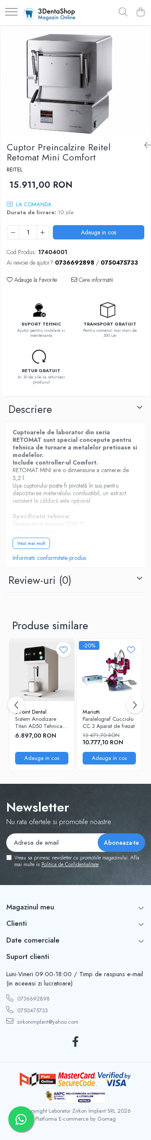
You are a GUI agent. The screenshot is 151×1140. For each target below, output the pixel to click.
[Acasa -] (49, 12)
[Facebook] (75, 1042)
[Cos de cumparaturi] (140, 13)
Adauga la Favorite (35, 280)
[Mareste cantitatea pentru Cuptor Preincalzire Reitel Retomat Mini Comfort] (42, 232)
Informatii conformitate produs (49, 558)
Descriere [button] (30, 409)
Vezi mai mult (31, 543)
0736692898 (33, 999)
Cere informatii (95, 280)
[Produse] (11, 12)
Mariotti (91, 712)
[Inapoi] (144, 145)
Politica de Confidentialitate (70, 864)
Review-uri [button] (39, 580)
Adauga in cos (98, 232)
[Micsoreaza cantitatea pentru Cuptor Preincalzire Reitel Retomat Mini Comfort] (13, 232)
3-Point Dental (31, 712)
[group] (75, 80)
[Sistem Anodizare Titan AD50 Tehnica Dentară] (41, 671)
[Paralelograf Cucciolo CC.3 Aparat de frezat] (109, 671)
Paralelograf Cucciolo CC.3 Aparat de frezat (109, 723)
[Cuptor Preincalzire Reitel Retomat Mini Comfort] (75, 80)
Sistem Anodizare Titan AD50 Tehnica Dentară (38, 723)
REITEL (15, 169)
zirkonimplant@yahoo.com (47, 1022)
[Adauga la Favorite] (63, 649)
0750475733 (32, 1010)
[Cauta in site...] (123, 13)
